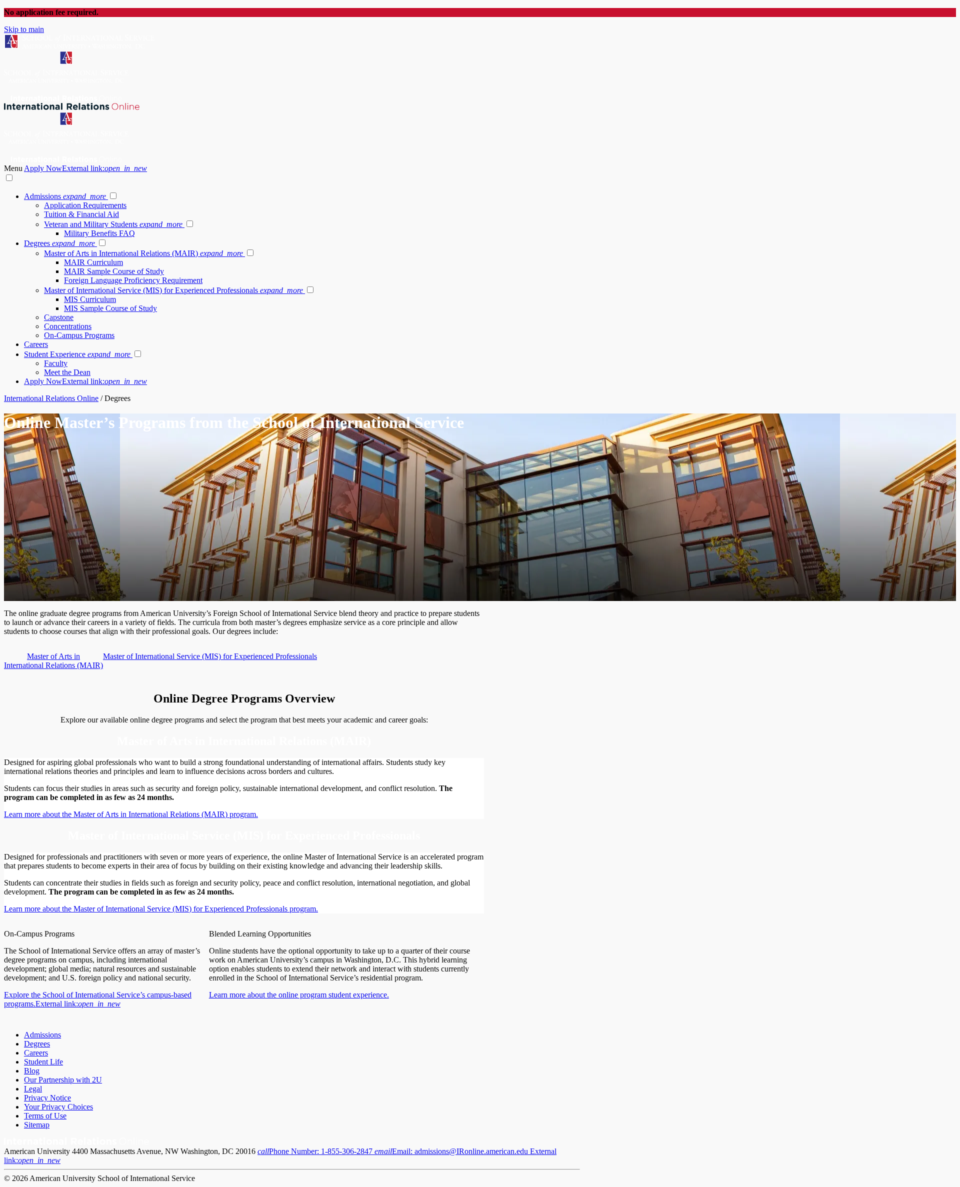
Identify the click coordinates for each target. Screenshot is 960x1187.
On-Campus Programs (79, 335)
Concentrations (68, 326)
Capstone (59, 317)
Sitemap (37, 1124)
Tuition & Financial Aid (81, 214)
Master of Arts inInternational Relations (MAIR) (53, 661)
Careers (36, 344)
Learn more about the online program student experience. (299, 994)
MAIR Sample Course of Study (114, 271)
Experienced (224, 908)
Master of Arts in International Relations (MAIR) (143, 253)
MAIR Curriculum (93, 262)
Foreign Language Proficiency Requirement (133, 280)
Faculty (56, 363)
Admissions (65, 196)
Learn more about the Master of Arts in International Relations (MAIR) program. (131, 814)
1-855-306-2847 (316, 1151)
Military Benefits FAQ (99, 233)
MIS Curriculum (90, 299)
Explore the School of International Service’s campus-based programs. (98, 999)
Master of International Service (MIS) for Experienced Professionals (173, 290)
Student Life (43, 1062)
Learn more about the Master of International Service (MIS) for (104, 908)
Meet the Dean (67, 372)
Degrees (59, 243)
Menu (14, 168)
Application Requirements (85, 205)
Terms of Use (45, 1116)
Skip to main (24, 29)
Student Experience (77, 354)
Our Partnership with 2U (63, 1080)
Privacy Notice (47, 1098)
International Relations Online (51, 398)
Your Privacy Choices (58, 1106)
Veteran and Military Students (113, 224)
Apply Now (85, 168)
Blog (32, 1070)
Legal (33, 1088)
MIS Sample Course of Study (110, 308)
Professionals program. (281, 908)
